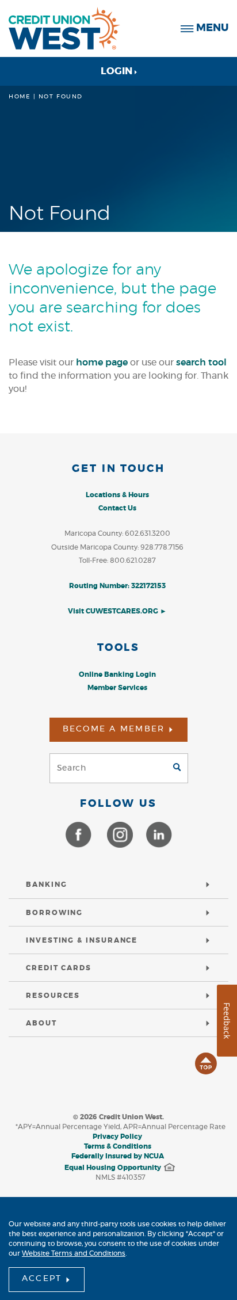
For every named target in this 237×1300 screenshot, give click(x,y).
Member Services (117, 687)
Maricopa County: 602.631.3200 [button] (117, 533)
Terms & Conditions (117, 1146)
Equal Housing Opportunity (112, 1167)
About (41, 1023)
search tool (201, 362)
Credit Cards (58, 967)
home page (102, 362)
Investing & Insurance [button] (81, 940)
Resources (53, 995)
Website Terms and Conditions (73, 1253)
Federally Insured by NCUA (117, 1156)
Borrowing (54, 912)
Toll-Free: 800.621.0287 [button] (117, 560)
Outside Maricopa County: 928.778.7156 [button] (117, 547)
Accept (42, 1279)
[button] (118, 478)
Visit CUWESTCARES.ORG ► (117, 611)
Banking (46, 884)
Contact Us (117, 508)
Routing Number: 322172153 (117, 585)
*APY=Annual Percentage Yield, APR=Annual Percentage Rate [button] (120, 1126)
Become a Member (114, 729)
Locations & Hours (117, 494)
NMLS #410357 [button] (120, 1177)
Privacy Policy (117, 1136)
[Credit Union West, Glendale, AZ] (64, 28)
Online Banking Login (117, 674)
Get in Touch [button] (118, 469)
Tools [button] (118, 648)
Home (19, 97)
